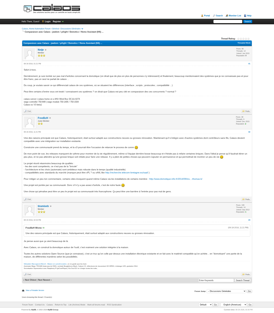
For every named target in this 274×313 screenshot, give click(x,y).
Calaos (50, 305)
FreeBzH (43, 118)
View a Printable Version (35, 290)
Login (48, 21)
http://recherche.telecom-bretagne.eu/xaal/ (126, 172)
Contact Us (40, 305)
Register (57, 21)
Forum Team (27, 305)
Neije (41, 49)
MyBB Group (53, 310)
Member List (235, 15)
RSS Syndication (114, 305)
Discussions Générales (71, 29)
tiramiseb (43, 206)
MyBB (33, 310)
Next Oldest (30, 280)
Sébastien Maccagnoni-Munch (35, 264)
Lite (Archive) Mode (76, 305)
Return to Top (60, 305)
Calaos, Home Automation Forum (36, 29)
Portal (207, 15)
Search (219, 15)
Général (55, 29)
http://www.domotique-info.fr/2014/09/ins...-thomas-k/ (175, 179)
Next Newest (44, 280)
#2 (249, 132)
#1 (249, 64)
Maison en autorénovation (57, 264)
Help (249, 15)
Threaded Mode (244, 43)
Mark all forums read (96, 305)
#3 (249, 220)
